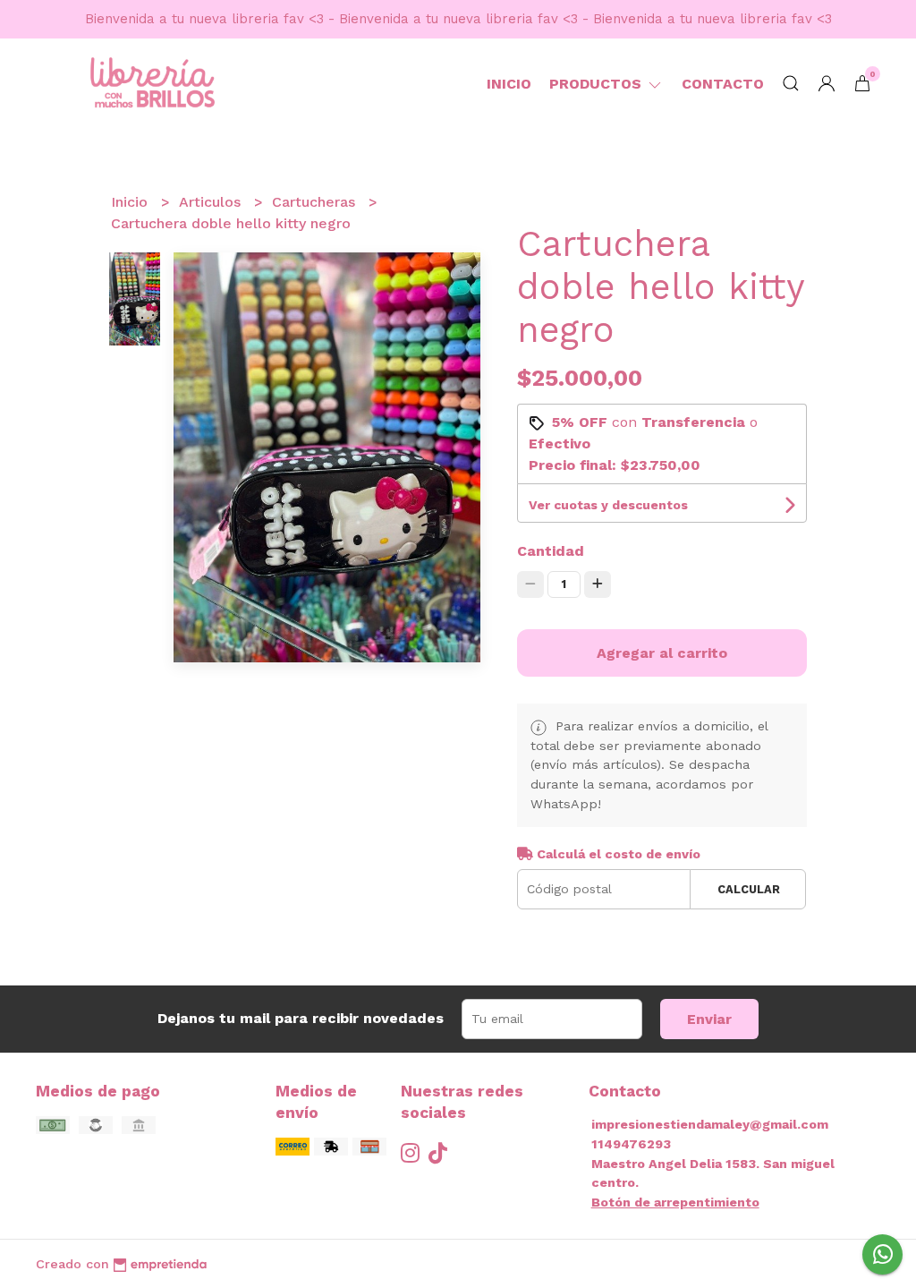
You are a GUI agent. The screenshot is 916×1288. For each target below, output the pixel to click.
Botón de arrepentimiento (675, 1202)
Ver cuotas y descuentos (608, 505)
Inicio (509, 83)
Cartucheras (316, 201)
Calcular (748, 889)
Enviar (709, 1019)
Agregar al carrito (662, 652)
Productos (597, 83)
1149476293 (631, 1144)
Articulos (212, 201)
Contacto (723, 83)
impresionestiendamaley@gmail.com (709, 1124)
